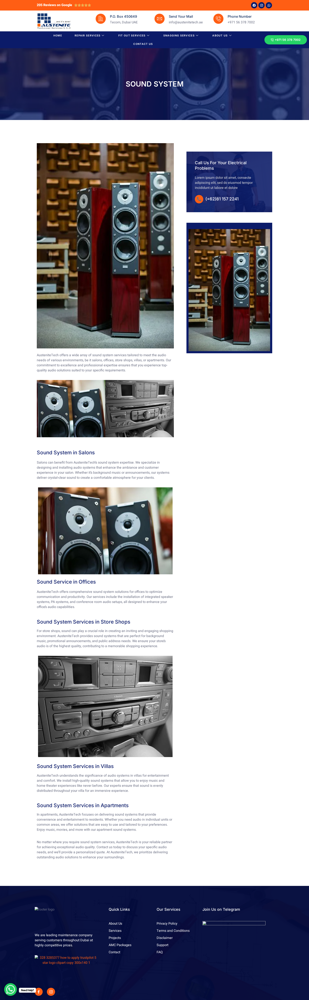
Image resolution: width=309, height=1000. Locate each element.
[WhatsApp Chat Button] (10, 989)
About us (220, 35)
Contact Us (143, 43)
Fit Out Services (132, 35)
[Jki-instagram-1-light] (51, 992)
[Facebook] (254, 5)
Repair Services (88, 35)
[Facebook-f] (39, 992)
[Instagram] (261, 5)
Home (57, 35)
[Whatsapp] (269, 5)
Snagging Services (179, 35)
